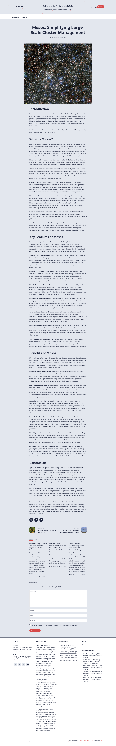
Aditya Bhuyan (54, 37)
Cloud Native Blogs (58, 6)
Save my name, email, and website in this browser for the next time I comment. (54, 625)
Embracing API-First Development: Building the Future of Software (92, 655)
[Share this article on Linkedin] (41, 520)
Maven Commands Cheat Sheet (68, 655)
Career (91, 15)
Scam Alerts (86, 671)
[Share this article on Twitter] (36, 520)
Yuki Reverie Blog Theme (86, 740)
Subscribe (100, 6)
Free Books (15, 17)
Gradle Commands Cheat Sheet (68, 657)
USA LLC (85, 677)
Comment (33, 592)
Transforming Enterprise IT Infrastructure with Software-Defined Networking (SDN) (68, 647)
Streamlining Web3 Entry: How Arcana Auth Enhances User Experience (91, 661)
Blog (25, 15)
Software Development (79, 15)
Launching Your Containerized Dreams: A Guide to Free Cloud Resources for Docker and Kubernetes (57, 548)
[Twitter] (16, 7)
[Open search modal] (95, 7)
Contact (19, 15)
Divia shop (86, 665)
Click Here (85, 654)
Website (32, 620)
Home (15, 741)
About (14, 15)
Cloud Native (55, 15)
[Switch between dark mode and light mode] (91, 7)
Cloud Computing (43, 15)
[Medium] (22, 7)
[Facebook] (13, 7)
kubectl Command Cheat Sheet (68, 660)
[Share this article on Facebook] (31, 520)
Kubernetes (65, 15)
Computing (31, 15)
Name (32, 610)
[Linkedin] (19, 7)
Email (32, 615)
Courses (24, 17)
